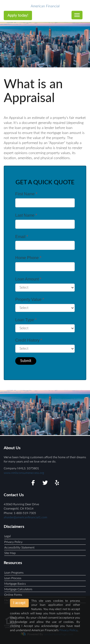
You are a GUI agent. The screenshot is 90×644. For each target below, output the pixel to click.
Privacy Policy (13, 541)
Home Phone (28, 258)
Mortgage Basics (15, 583)
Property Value (29, 299)
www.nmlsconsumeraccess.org (24, 472)
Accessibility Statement (19, 547)
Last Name (26, 215)
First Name (26, 194)
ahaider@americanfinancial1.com (25, 517)
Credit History (28, 340)
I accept (19, 603)
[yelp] (57, 483)
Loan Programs (14, 572)
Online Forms (13, 594)
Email (21, 237)
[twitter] (45, 483)
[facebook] (33, 483)
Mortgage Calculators (18, 589)
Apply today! (18, 15)
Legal (7, 536)
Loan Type (25, 320)
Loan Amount (28, 279)
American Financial (45, 6)
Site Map (10, 553)
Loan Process (12, 578)
